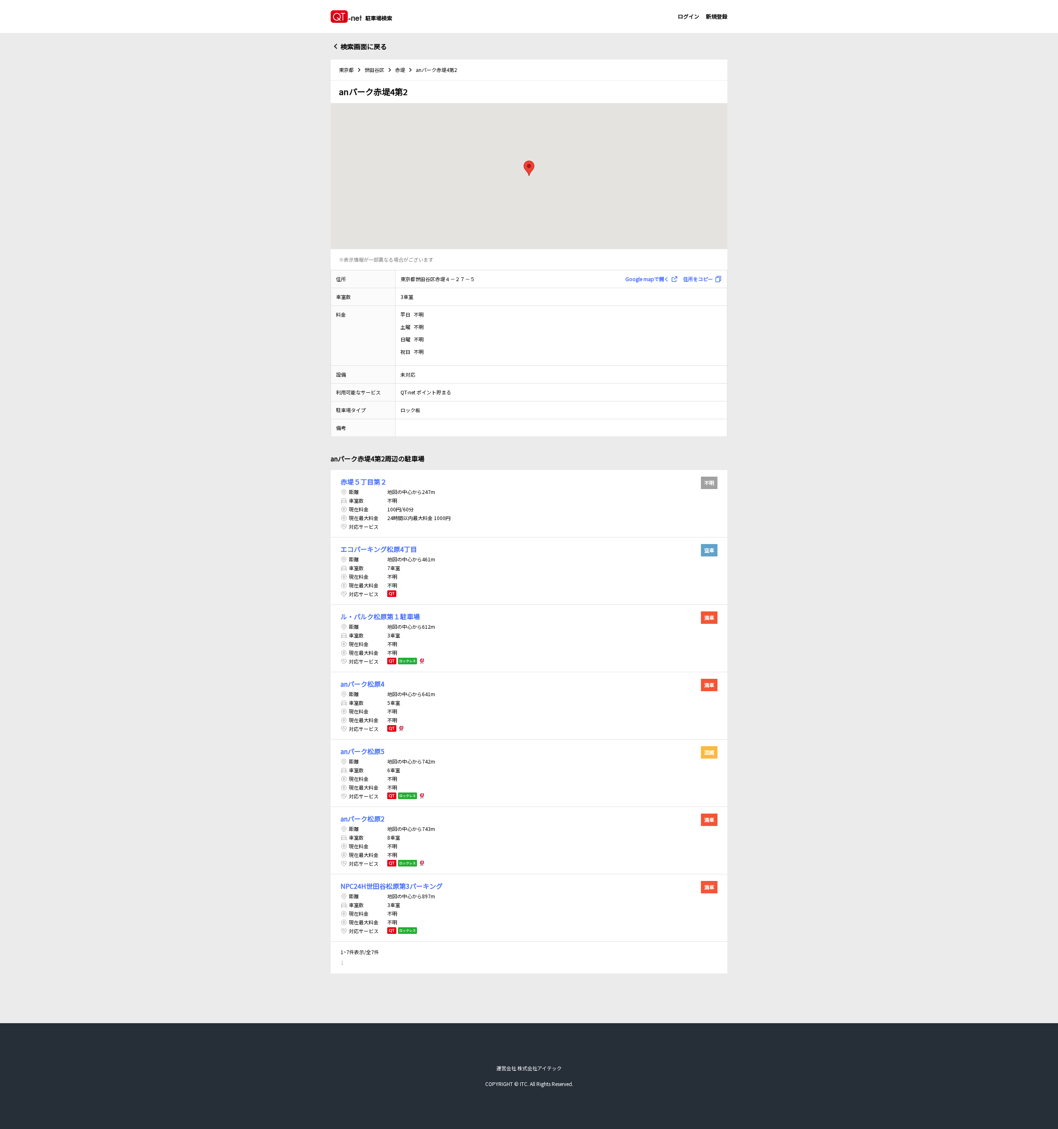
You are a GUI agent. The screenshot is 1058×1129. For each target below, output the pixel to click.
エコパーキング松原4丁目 (379, 549)
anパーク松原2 (362, 818)
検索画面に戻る (364, 46)
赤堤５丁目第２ (364, 482)
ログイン (688, 16)
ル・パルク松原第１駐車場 (380, 616)
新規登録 (716, 16)
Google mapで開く (647, 278)
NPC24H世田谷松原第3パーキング (392, 886)
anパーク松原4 (362, 684)
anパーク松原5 (362, 751)
